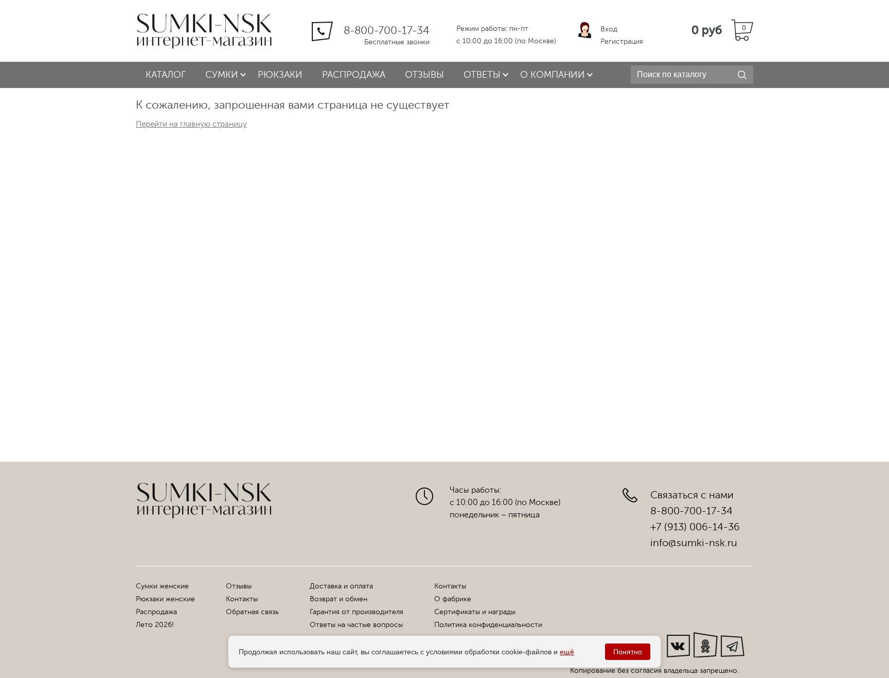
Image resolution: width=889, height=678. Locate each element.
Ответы (482, 74)
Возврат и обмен (338, 599)
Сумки (221, 74)
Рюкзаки (280, 74)
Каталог (166, 74)
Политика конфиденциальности (488, 625)
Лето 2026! (155, 625)
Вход (608, 29)
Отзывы (424, 74)
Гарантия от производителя (356, 612)
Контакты (242, 599)
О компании (552, 74)
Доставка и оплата (341, 586)
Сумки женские (162, 586)
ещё (567, 652)
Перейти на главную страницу (191, 124)
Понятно (627, 652)
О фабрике (452, 599)
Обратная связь (252, 612)
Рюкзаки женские (165, 599)
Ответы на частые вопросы (356, 625)
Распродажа (353, 74)
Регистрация (621, 41)
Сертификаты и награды (474, 612)
